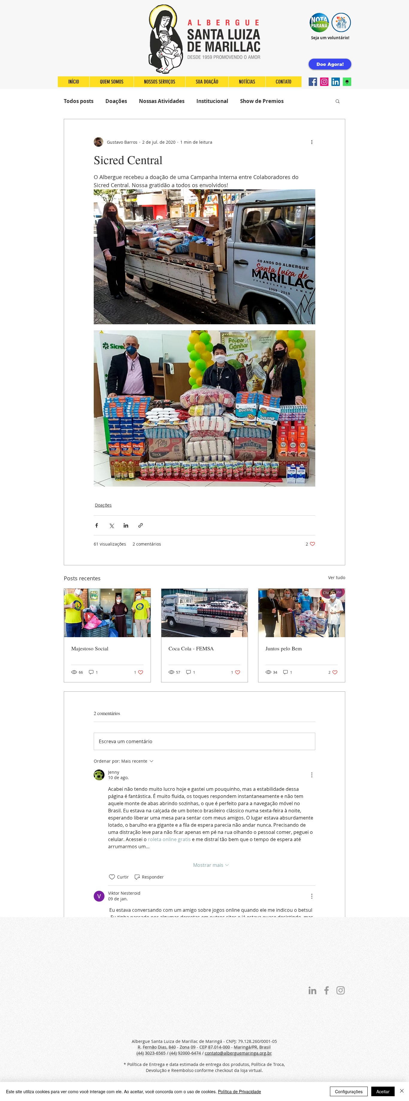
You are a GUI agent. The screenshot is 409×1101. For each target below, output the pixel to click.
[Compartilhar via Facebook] (96, 525)
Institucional (212, 101)
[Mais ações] (311, 142)
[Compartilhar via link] (140, 525)
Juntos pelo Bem (284, 648)
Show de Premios (262, 101)
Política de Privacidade (239, 1091)
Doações (116, 101)
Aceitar (383, 1091)
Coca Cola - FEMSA (191, 648)
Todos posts (78, 101)
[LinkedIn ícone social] (335, 82)
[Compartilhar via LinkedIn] (126, 525)
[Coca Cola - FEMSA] (204, 613)
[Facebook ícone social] (313, 82)
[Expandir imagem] (204, 256)
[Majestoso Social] (107, 613)
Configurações (349, 1091)
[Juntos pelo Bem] (301, 613)
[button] (319, 22)
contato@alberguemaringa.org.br (238, 1053)
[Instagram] (324, 82)
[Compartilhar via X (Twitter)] (111, 525)
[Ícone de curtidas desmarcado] (112, 877)
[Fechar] (401, 1091)
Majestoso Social (89, 648)
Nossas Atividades (161, 101)
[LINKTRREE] (347, 82)
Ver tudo (336, 577)
